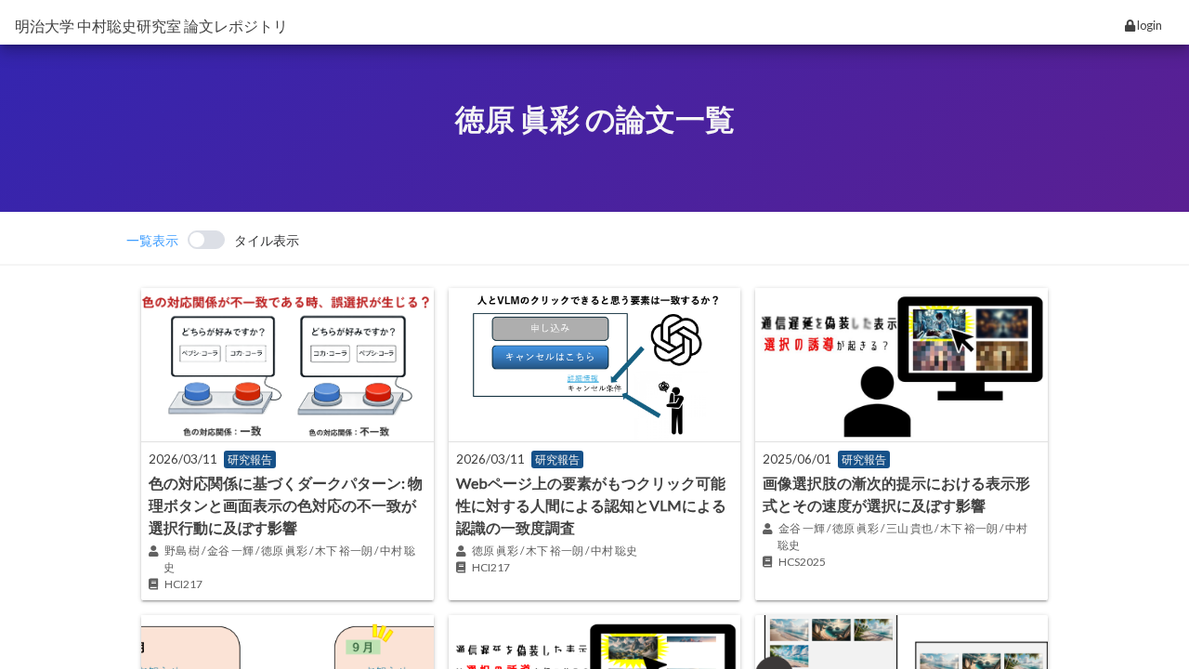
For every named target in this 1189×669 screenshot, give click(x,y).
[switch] (212, 239)
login (1148, 25)
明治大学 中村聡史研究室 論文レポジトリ (151, 25)
